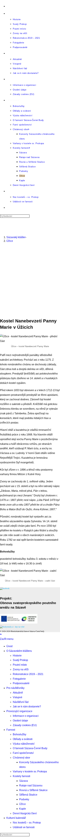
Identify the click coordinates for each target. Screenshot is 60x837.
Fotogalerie (19, 678)
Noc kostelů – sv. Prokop (27, 822)
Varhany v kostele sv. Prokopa (30, 771)
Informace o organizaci (26, 715)
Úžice (9, 241)
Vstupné (17, 697)
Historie (17, 655)
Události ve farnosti (24, 827)
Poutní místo (20, 664)
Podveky (24, 799)
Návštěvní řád (20, 702)
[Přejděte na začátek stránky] (1, 634)
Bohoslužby (19, 734)
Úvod (9, 646)
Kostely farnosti (21, 776)
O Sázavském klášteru (19, 651)
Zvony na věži (21, 669)
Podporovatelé (21, 683)
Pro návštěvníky (15, 688)
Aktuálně (18, 692)
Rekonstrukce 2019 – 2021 (28, 674)
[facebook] (4, 588)
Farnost (10, 729)
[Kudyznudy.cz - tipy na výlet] (12, 626)
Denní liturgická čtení (25, 813)
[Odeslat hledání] (31, 835)
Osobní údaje (20, 720)
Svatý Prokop (20, 660)
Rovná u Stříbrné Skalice (33, 790)
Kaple (22, 808)
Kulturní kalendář (16, 818)
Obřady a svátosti (22, 739)
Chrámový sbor (21, 757)
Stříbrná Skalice (28, 794)
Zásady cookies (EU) (25, 725)
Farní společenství (23, 753)
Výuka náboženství (23, 743)
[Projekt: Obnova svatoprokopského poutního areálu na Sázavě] (18, 622)
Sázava (23, 780)
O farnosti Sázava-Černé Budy (30, 748)
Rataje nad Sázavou (30, 785)
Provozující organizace (19, 711)
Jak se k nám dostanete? (27, 706)
